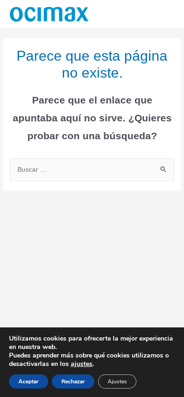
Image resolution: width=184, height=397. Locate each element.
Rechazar (73, 381)
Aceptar (28, 381)
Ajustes (117, 381)
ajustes (81, 364)
